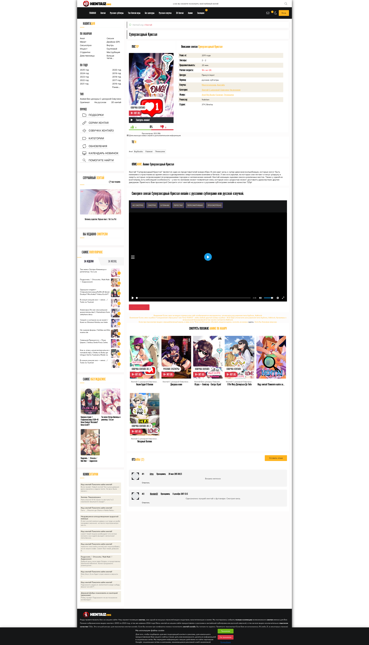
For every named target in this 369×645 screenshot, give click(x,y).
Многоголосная (209, 85)
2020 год (116, 70)
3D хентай (116, 102)
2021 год (84, 83)
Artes (152, 474)
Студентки (85, 52)
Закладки (201, 12)
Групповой (112, 48)
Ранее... (116, 87)
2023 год (84, 76)
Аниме (83, 99)
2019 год (116, 73)
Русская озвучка (165, 13)
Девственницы (87, 55)
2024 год (84, 73)
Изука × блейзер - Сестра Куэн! (208, 384)
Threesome (229, 95)
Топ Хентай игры (134, 13)
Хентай (205, 90)
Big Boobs (210, 95)
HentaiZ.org (138, 25)
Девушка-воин (176, 384)
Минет (83, 42)
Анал (82, 38)
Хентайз (221, 85)
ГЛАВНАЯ (92, 13)
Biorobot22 (154, 493)
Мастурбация (113, 52)
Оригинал (85, 102)
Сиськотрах (86, 45)
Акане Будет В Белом (144, 384)
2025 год (84, 70)
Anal (204, 95)
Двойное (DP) (113, 42)
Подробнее (225, 642)
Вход (284, 13)
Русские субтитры (117, 13)
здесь (251, 322)
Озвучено (224, 90)
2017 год (116, 80)
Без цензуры (93, 99)
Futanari (219, 95)
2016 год (116, 83)
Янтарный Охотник (144, 441)
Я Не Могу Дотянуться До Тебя (239, 384)
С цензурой (214, 90)
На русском (235, 90)
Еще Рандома (115, 182)
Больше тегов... (110, 56)
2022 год (84, 80)
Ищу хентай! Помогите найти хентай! (272, 384)
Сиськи (110, 38)
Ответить (146, 483)
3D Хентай (179, 13)
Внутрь (110, 45)
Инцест (83, 48)
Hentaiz (100, 3)
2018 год (116, 76)
